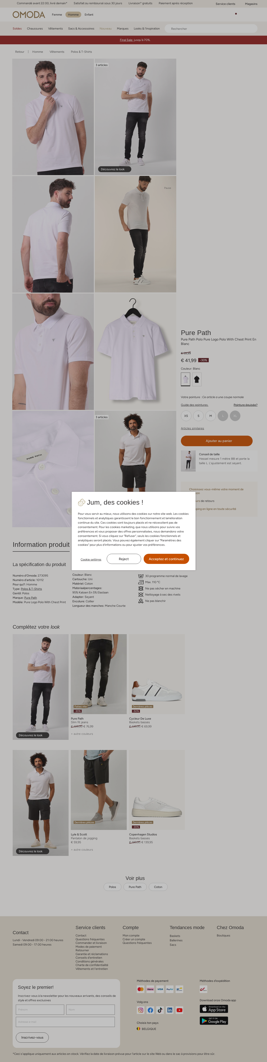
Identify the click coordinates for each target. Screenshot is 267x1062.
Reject (124, 559)
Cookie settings (91, 559)
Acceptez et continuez (166, 559)
